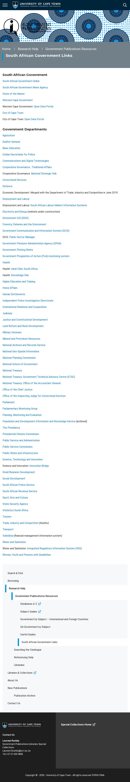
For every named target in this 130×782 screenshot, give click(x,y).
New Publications (17, 688)
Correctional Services (14, 179)
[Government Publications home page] (34, 26)
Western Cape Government (18, 100)
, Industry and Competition (23, 523)
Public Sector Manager (22, 237)
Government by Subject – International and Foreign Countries (54, 619)
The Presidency (11, 427)
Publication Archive (24, 695)
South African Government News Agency (25, 87)
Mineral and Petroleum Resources (22, 338)
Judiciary (7, 313)
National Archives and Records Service (24, 345)
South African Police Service (19, 484)
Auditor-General (11, 141)
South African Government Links (39, 642)
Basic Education (11, 148)
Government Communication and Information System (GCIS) (36, 230)
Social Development (14, 478)
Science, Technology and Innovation (23, 459)
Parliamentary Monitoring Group (20, 408)
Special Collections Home (76, 724)
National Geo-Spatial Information (21, 351)
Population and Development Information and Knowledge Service (39, 421)
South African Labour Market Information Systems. (59, 205)
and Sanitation (18, 542)
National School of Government (20, 364)
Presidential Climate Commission (21, 434)
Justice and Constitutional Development (25, 319)
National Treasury (12, 370)
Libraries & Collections (20, 672)
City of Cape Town (13, 112)
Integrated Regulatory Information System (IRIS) (54, 548)
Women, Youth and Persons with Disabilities (27, 554)
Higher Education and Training (19, 281)
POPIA (95, 775)
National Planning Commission (19, 357)
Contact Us (14, 703)
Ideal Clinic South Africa (24, 268)
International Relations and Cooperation (25, 306)
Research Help (17, 588)
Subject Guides (28, 611)
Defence (7, 186)
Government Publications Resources (36, 596)
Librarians (19, 665)
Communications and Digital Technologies (26, 160)
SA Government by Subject (35, 626)
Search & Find (15, 573)
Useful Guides (28, 634)
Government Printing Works (18, 249)
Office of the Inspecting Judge (20, 395)
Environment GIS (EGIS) (16, 218)
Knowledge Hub (20, 275)
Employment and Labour (16, 198)
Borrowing (13, 580)
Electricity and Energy (15, 211)
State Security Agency (15, 503)
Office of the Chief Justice (17, 389)
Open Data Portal (43, 106)
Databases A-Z (28, 603)
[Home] (22, 725)
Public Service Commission (17, 446)
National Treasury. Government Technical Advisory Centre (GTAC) (39, 376)
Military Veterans (12, 332)
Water (6, 542)
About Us (13, 680)
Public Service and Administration (21, 440)
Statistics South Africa (15, 510)
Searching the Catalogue (27, 649)
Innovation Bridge (39, 465)
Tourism (7, 516)
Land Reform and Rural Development (23, 326)
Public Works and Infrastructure (20, 453)
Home (6, 49)
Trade (6, 523)
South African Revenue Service (20, 491)
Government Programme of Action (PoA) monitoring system (36, 256)
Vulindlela (8, 535)
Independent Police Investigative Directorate (28, 300)
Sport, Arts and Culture (15, 497)
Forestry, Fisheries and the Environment (24, 224)
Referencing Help (23, 657)
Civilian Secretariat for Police (19, 154)
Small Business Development (19, 472)
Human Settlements (14, 294)
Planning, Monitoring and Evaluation (22, 414)
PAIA (102, 775)
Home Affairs (10, 287)
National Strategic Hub (44, 173)
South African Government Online (21, 81)
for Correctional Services (51, 395)
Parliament (9, 402)
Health (6, 262)
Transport (8, 529)
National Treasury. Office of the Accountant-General (32, 383)
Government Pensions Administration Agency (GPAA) (32, 243)
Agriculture (9, 135)
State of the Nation (14, 93)
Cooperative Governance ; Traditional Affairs (27, 167)
